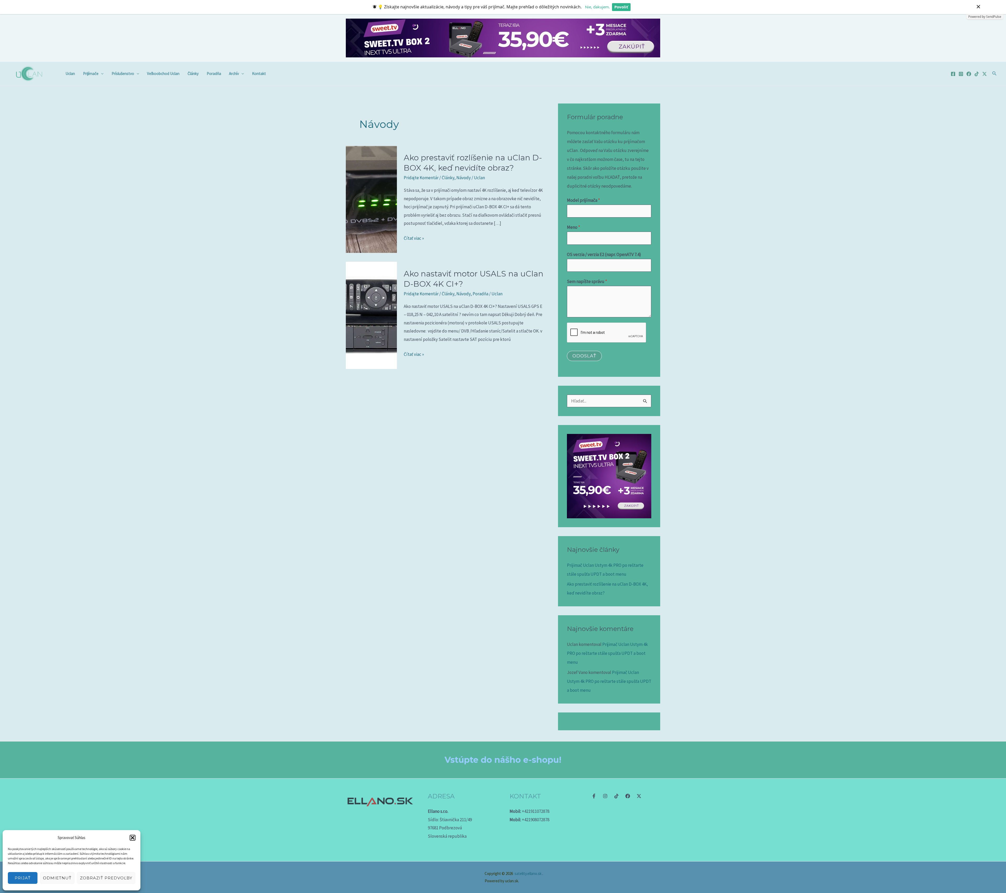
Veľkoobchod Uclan (163, 73)
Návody (463, 178)
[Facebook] (953, 74)
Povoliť (621, 6)
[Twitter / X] (984, 74)
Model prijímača (583, 200)
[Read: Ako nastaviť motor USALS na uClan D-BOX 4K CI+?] (371, 315)
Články (193, 73)
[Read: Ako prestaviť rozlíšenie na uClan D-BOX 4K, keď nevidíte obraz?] (371, 199)
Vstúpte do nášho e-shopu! (503, 760)
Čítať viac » (414, 237)
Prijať (23, 877)
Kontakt (259, 73)
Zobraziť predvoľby (106, 877)
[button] (132, 837)
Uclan (70, 73)
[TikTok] (976, 74)
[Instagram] (961, 74)
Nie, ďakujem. (597, 6)
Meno (573, 227)
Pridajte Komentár (421, 178)
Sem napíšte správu (587, 281)
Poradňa (214, 73)
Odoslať (584, 355)
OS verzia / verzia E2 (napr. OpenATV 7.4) (604, 254)
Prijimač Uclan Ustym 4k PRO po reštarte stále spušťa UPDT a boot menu (607, 653)
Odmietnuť (57, 877)
